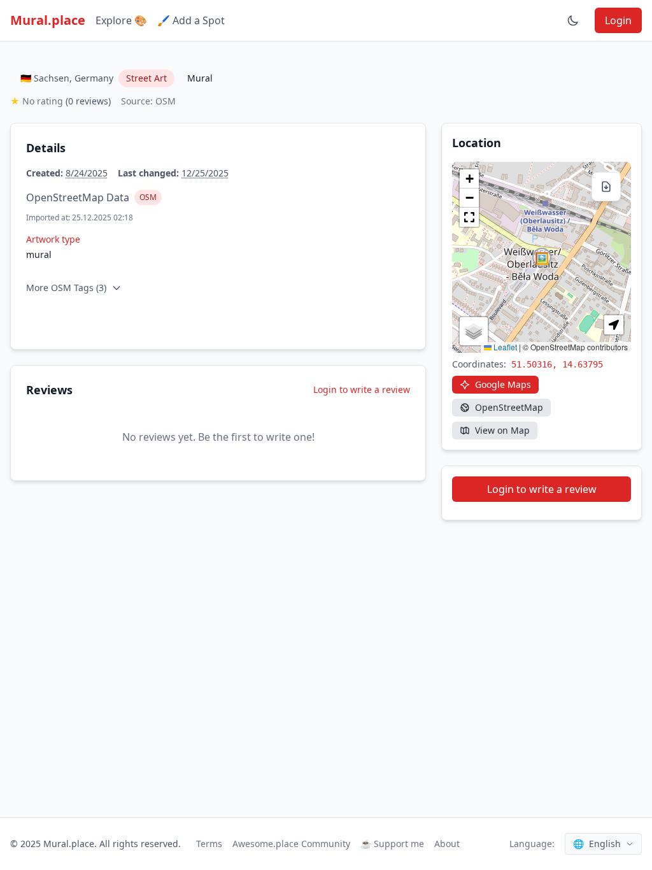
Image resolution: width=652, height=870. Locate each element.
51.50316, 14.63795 (557, 364)
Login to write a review (361, 389)
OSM (148, 197)
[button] (541, 257)
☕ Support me (392, 844)
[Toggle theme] (573, 20)
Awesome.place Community (291, 844)
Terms (209, 844)
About (447, 844)
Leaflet (504, 346)
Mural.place (47, 20)
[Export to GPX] (606, 186)
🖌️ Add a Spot (191, 20)
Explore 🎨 (121, 20)
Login (618, 20)
